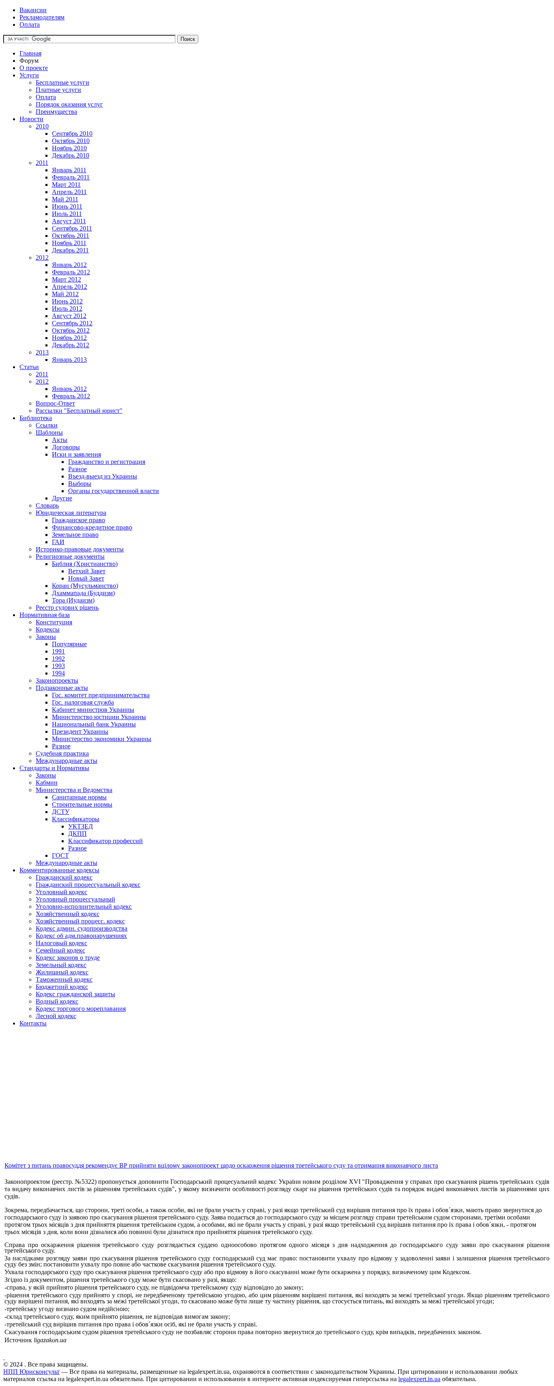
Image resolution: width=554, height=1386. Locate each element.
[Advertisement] (246, 1104)
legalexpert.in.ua (419, 1378)
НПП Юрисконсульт (31, 1371)
